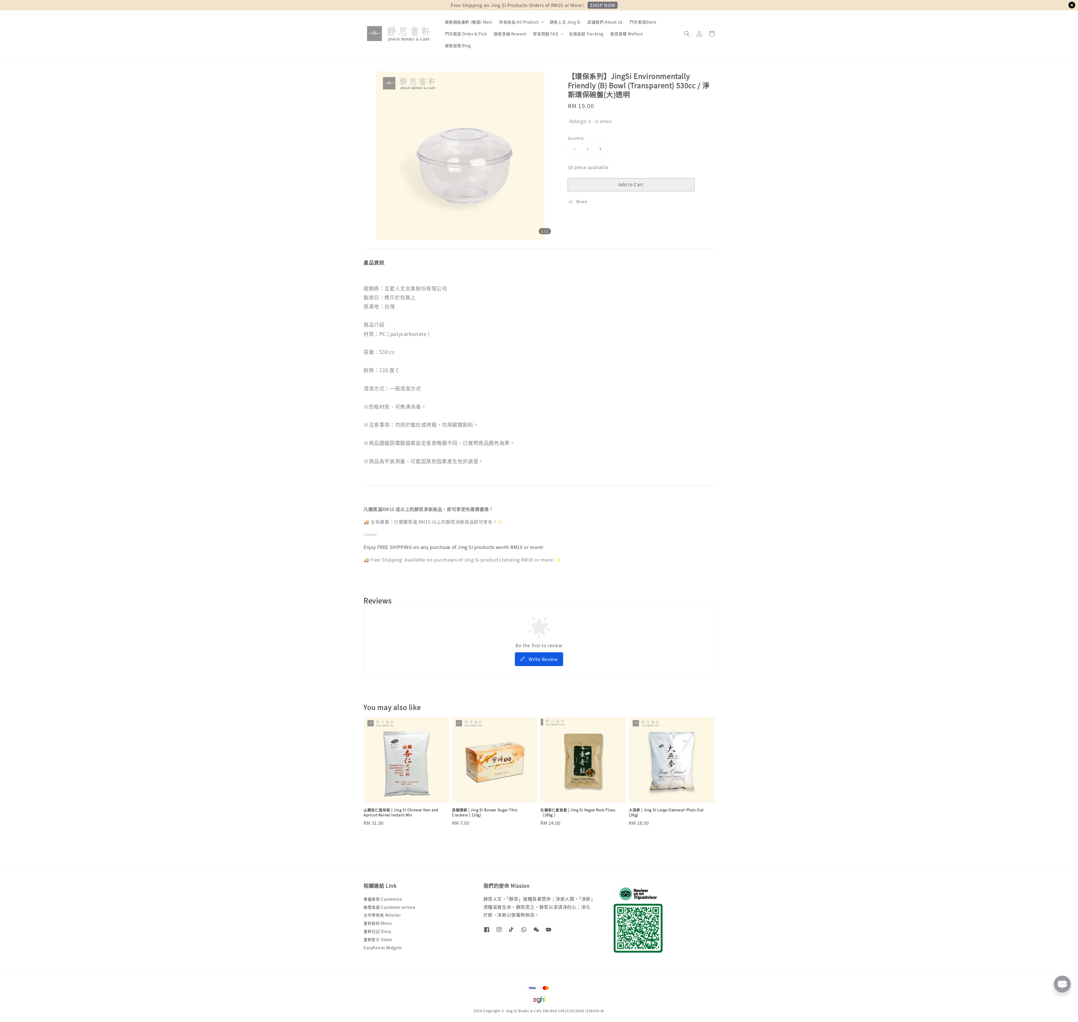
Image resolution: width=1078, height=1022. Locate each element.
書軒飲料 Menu (378, 923)
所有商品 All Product (519, 21)
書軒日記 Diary (377, 931)
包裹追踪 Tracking (586, 34)
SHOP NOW (602, 5)
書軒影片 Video (378, 939)
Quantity (576, 138)
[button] (687, 34)
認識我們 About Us (605, 22)
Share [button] (581, 201)
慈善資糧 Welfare (626, 34)
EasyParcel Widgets (383, 947)
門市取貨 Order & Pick (466, 34)
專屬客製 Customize (383, 899)
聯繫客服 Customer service (389, 907)
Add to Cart (630, 184)
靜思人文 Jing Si (565, 22)
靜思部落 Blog (458, 45)
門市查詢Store (643, 22)
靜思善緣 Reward (510, 34)
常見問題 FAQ (545, 33)
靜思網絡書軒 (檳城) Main (469, 22)
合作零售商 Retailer (382, 915)
